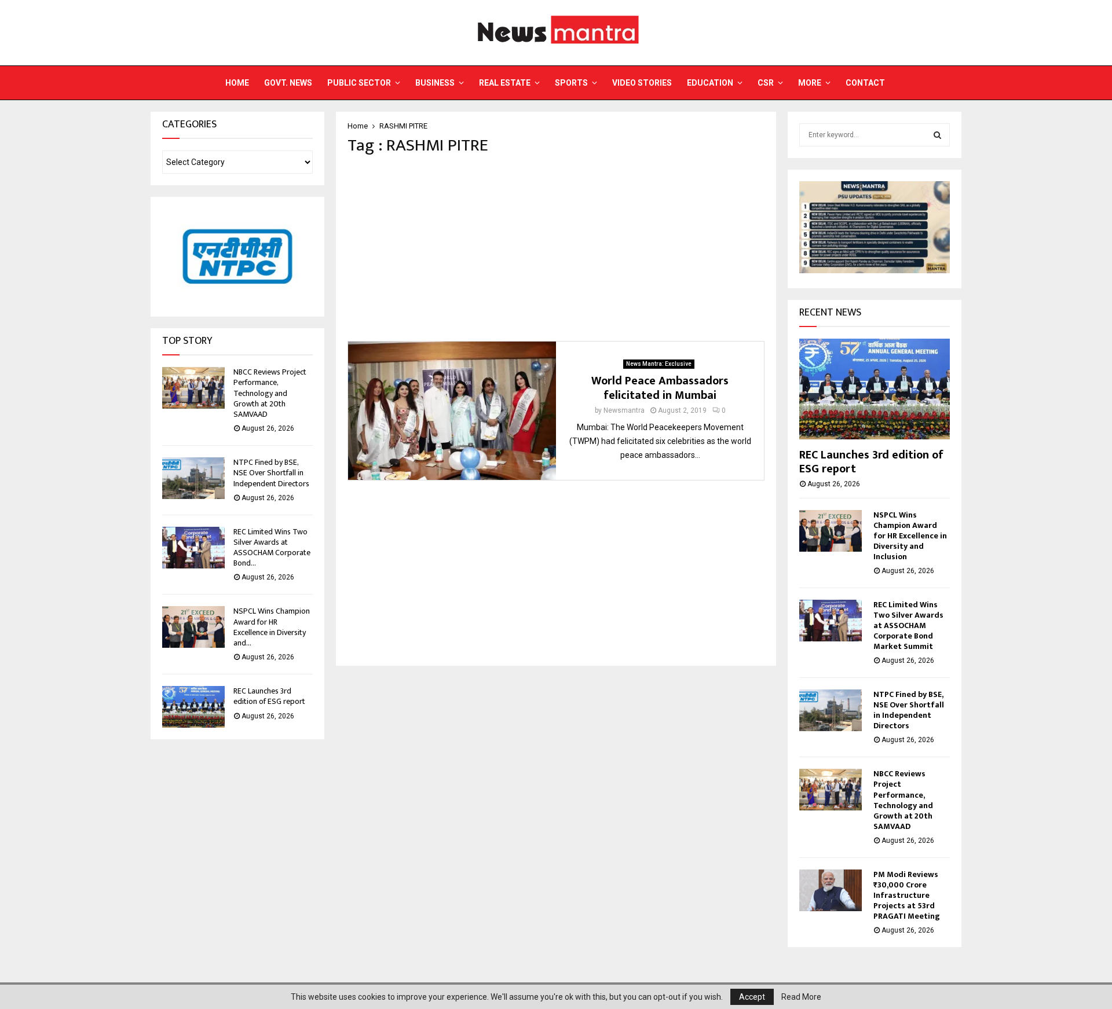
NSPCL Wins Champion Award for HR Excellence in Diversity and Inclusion (910, 535)
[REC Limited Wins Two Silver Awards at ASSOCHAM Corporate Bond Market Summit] (193, 547)
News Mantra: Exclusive (659, 364)
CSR (766, 82)
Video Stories (642, 82)
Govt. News (288, 82)
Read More (801, 997)
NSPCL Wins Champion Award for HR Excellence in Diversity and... (271, 627)
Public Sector (359, 82)
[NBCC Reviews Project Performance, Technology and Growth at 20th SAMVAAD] (193, 388)
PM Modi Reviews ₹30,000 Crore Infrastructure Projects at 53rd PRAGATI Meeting (906, 895)
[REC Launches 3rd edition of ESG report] (193, 707)
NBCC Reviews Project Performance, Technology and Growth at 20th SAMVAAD (269, 393)
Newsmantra (624, 410)
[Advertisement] (556, 248)
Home (237, 82)
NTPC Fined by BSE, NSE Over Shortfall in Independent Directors (271, 473)
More (809, 82)
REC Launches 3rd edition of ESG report (269, 696)
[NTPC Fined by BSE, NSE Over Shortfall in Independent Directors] (193, 478)
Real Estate (505, 82)
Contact (865, 82)
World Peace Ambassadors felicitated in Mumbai (660, 388)
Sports (571, 82)
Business (435, 82)
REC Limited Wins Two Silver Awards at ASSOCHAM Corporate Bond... (271, 547)
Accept (752, 996)
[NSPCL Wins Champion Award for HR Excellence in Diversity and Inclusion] (193, 627)
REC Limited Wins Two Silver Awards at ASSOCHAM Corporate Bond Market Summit (908, 625)
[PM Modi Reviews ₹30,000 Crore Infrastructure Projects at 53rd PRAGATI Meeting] (830, 890)
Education (710, 82)
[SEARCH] (937, 134)
